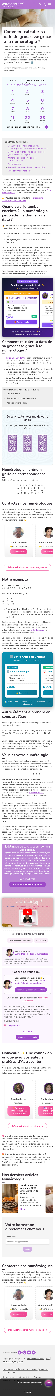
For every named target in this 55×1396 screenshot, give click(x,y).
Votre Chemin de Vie (15, 358)
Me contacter (19, 551)
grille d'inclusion (38, 630)
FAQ (48, 1358)
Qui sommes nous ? (35, 1358)
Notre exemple (14, 164)
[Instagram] (24, 1352)
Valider (27, 1249)
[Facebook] (20, 1352)
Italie (28, 1377)
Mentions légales (10, 1369)
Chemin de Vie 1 (36, 792)
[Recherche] (40, 4)
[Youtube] (29, 1352)
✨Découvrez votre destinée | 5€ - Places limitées (18, 1111)
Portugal (37, 1377)
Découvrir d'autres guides (26, 1126)
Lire (22, 1209)
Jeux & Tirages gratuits (13, 1361)
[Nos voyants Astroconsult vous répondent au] (45, 4)
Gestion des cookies (28, 1369)
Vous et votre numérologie (20, 171)
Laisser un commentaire (28, 1037)
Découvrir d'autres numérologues (26, 567)
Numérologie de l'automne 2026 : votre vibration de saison (29, 1189)
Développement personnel (20, 940)
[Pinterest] (34, 1352)
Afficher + (27, 1031)
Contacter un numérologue (26, 884)
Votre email (11, 1236)
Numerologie (41, 940)
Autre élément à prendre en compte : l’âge (26, 167)
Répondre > (14, 1025)
